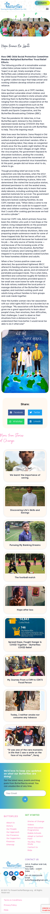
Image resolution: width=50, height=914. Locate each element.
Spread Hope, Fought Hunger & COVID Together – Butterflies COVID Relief (25, 645)
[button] (47, 9)
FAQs (30, 850)
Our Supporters (13, 838)
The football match (25, 577)
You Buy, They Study (34, 843)
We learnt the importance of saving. (25, 476)
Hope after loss (25, 609)
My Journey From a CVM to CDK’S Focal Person (25, 681)
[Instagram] (14, 878)
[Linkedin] (6, 873)
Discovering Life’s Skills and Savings (25, 511)
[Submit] (25, 799)
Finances (10, 841)
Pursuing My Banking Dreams (25, 545)
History (9, 826)
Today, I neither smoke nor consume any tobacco (25, 716)
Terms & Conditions (13, 900)
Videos (31, 824)
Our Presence (12, 835)
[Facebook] (11, 873)
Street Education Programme (35, 829)
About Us (10, 823)
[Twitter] (16, 873)
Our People (11, 829)
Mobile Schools (34, 833)
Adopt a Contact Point (35, 837)
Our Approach (12, 832)
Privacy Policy (10, 905)
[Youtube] (21, 873)
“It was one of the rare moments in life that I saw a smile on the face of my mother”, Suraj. (25, 753)
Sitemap (10, 844)
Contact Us (33, 847)
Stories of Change (36, 821)
